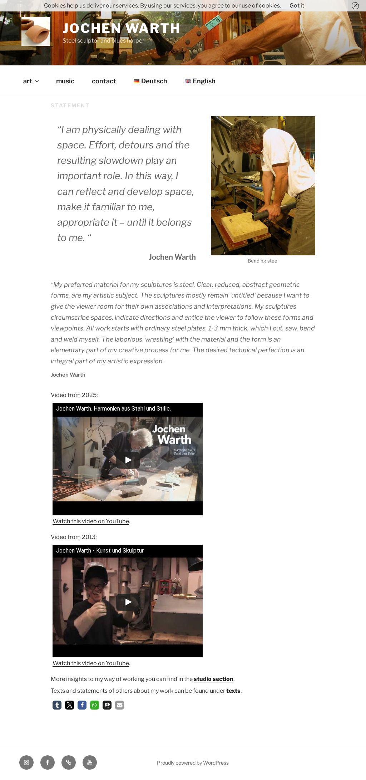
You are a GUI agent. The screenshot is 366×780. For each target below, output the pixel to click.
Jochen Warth (122, 28)
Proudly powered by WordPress (193, 763)
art (27, 81)
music (65, 81)
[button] (57, 705)
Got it (297, 5)
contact (104, 81)
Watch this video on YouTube (91, 521)
